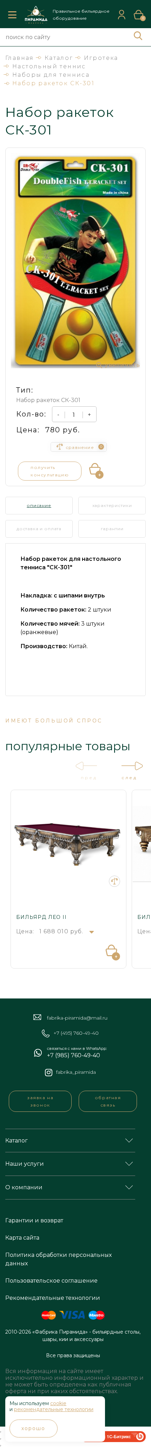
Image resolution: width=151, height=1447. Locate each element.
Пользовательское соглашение (51, 1280)
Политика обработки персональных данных (58, 1259)
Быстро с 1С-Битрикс (108, 1436)
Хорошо (33, 1428)
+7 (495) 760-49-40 (76, 1033)
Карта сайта (22, 1237)
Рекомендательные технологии (52, 1298)
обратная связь (108, 1101)
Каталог (16, 1140)
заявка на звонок (40, 1101)
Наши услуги (24, 1163)
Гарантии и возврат (34, 1220)
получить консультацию (50, 471)
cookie (58, 1403)
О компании (23, 1187)
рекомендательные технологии (53, 1409)
